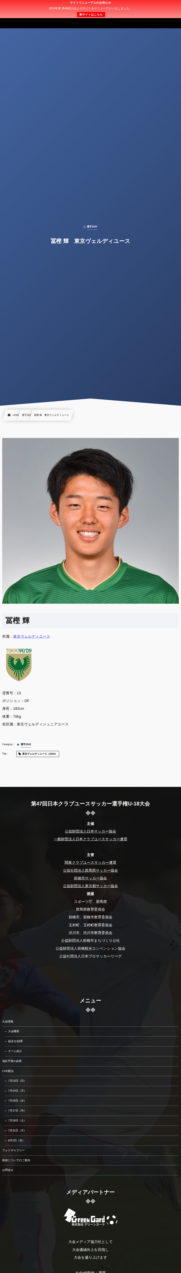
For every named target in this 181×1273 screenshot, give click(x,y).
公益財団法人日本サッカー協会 (90, 831)
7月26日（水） (17, 1100)
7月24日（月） (17, 1090)
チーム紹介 (15, 1051)
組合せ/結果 (15, 1041)
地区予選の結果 (12, 1061)
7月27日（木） (17, 1110)
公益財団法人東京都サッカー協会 (90, 886)
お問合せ (7, 1170)
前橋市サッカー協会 (90, 878)
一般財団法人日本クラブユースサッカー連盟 (90, 839)
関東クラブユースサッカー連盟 (90, 863)
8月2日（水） (16, 1140)
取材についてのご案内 (16, 1160)
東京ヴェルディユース (31, 637)
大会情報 (7, 1021)
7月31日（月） (17, 1130)
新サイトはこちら (91, 14)
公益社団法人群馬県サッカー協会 (90, 871)
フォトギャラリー (13, 1150)
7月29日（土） (17, 1120)
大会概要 (13, 1031)
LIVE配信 (8, 1071)
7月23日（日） (17, 1080)
